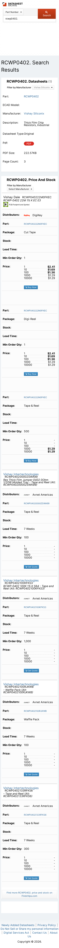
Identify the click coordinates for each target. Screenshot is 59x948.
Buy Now (31, 287)
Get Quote (32, 567)
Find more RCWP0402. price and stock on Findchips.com (29, 894)
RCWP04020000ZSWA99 (36, 503)
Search (47, 15)
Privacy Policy (47, 925)
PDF (29, 143)
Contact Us (39, 932)
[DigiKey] (28, 215)
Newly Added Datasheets (18, 925)
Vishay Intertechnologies (21, 474)
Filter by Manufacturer (19, 87)
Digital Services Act (16, 932)
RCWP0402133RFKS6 (35, 814)
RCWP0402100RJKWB (35, 711)
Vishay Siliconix (34, 113)
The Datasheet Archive (13, 4)
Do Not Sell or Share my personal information (29, 928)
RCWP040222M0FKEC (35, 224)
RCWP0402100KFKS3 (35, 607)
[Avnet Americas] (28, 494)
